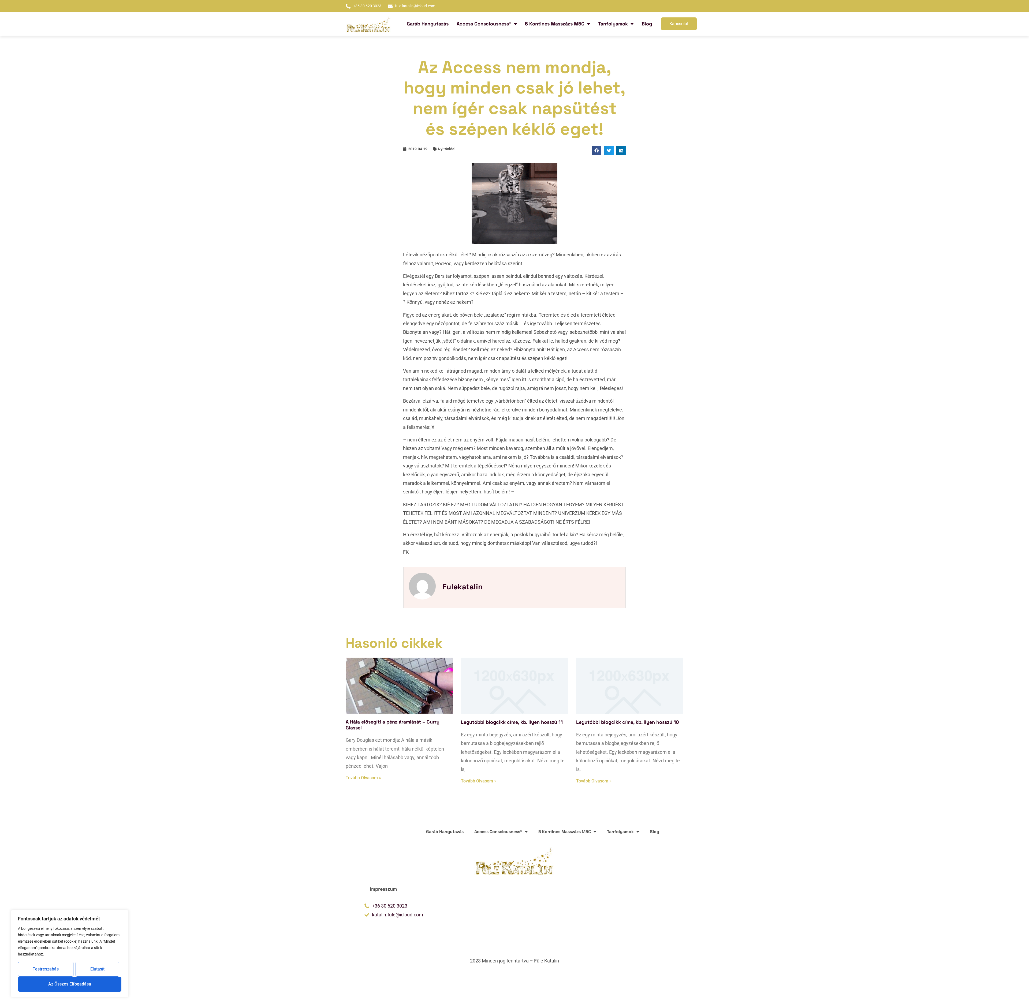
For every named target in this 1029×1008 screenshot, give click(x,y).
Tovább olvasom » (363, 777)
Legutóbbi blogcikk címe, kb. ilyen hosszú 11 (512, 722)
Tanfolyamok (613, 24)
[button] (596, 150)
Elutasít (97, 969)
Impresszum (383, 889)
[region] (70, 953)
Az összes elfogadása (69, 984)
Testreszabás (46, 969)
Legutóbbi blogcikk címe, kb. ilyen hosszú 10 (627, 722)
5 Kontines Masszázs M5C (554, 24)
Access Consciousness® (484, 24)
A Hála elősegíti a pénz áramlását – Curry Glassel (392, 725)
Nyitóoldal (447, 149)
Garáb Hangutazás (428, 24)
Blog (647, 24)
